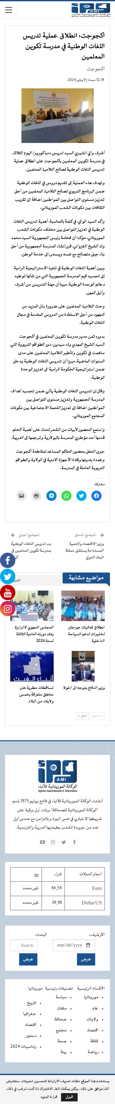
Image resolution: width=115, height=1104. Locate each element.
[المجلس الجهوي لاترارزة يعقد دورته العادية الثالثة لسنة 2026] (32, 606)
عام (95, 1008)
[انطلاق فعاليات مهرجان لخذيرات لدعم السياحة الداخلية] (83, 606)
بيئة (63, 1052)
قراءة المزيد (49, 1097)
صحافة (60, 1019)
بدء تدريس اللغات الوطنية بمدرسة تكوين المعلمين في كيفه (31, 550)
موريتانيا (91, 997)
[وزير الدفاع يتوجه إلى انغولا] (83, 666)
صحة (62, 1041)
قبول (69, 1097)
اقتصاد (92, 1030)
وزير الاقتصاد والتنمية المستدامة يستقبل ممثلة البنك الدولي (84, 550)
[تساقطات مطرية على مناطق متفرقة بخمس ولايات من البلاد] (32, 666)
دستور (31, 1035)
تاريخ (31, 1003)
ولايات (92, 1019)
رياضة (93, 1052)
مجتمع (61, 1030)
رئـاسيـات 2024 (23, 1046)
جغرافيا (29, 1014)
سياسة (61, 997)
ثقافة (94, 1041)
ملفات (62, 1008)
